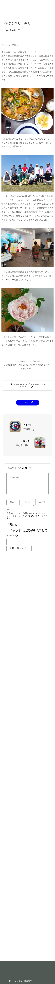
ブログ (24, 387)
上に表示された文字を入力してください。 (27, 533)
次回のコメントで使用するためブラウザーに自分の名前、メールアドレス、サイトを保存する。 (27, 516)
